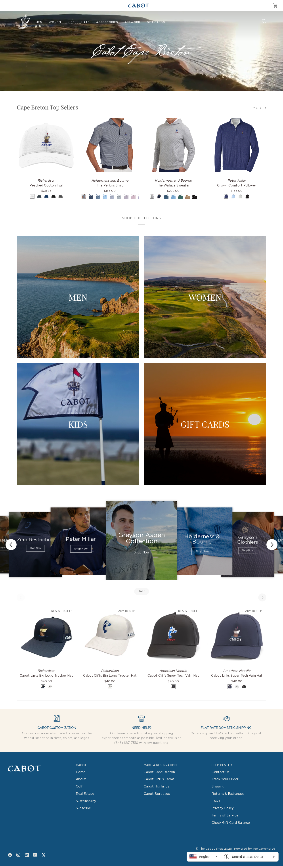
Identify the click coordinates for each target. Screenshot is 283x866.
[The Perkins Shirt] (109, 145)
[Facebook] (10, 855)
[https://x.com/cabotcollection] (44, 855)
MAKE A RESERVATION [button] (160, 765)
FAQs (216, 801)
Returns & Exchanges (228, 793)
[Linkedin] (27, 855)
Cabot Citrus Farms (159, 779)
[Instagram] (18, 855)
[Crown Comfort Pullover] (236, 145)
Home (80, 772)
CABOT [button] (81, 765)
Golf (79, 786)
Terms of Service (225, 815)
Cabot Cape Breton (159, 772)
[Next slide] (271, 544)
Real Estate (85, 793)
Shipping (218, 786)
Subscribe (83, 808)
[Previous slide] (11, 544)
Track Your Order (225, 779)
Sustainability (86, 801)
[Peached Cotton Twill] (46, 145)
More (258, 108)
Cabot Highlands (156, 786)
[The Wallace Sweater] (173, 145)
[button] (39, 22)
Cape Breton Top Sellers (47, 107)
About (81, 779)
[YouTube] (35, 855)
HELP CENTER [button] (222, 765)
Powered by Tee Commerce (254, 848)
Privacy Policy (223, 808)
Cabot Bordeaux (157, 793)
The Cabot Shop (211, 848)
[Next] (262, 597)
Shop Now (35, 548)
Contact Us (220, 772)
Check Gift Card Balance (231, 822)
